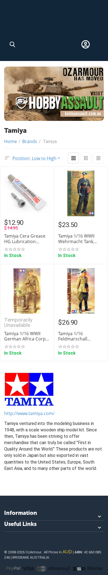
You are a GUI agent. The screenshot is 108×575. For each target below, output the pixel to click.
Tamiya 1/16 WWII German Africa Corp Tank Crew (25, 336)
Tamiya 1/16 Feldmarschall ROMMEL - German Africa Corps (77, 336)
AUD (67, 552)
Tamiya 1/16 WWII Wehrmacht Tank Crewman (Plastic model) (76, 238)
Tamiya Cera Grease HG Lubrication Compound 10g (24, 238)
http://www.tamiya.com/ (29, 413)
